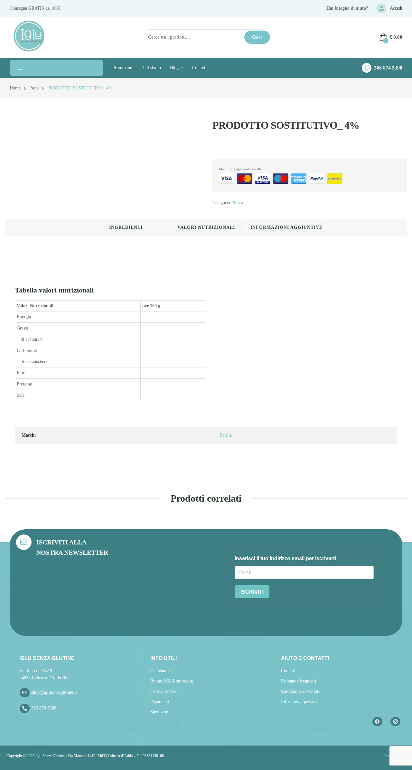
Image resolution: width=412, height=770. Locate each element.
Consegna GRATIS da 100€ (35, 8)
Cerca (257, 37)
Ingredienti (126, 227)
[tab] (45, 227)
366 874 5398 (388, 67)
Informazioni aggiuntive (286, 227)
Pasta (34, 88)
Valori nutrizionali (206, 227)
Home (15, 88)
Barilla (226, 435)
